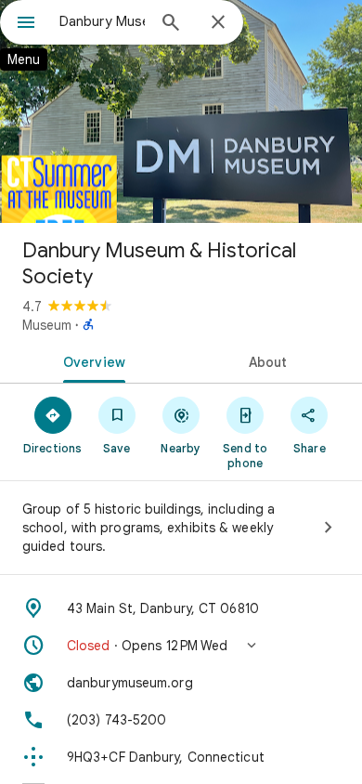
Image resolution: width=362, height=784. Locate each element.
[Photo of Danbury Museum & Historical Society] (181, 111)
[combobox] (102, 21)
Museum (46, 325)
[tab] (90, 360)
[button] (181, 645)
